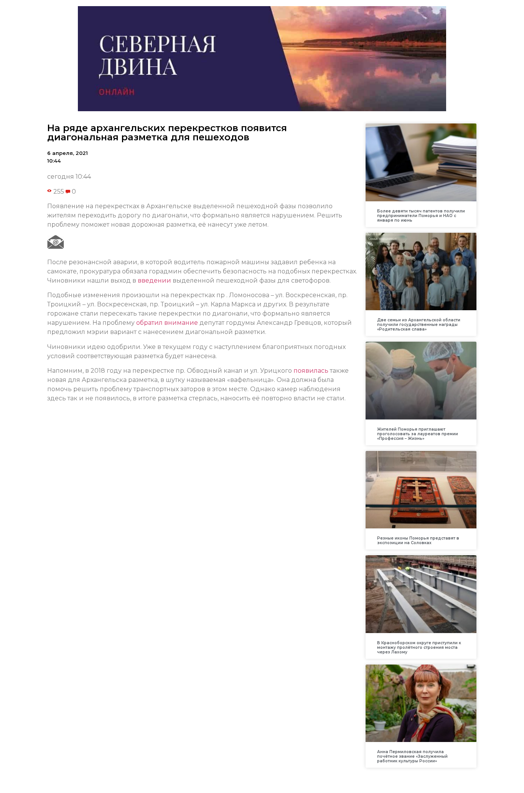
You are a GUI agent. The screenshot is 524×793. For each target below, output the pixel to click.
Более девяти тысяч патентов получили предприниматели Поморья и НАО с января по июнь (421, 216)
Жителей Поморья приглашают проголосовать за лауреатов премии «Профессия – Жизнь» (417, 434)
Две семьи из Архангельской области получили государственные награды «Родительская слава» (418, 325)
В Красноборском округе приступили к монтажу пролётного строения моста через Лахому (419, 647)
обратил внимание (167, 322)
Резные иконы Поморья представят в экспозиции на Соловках (418, 540)
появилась (310, 370)
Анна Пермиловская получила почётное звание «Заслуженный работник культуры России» (412, 756)
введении (154, 280)
